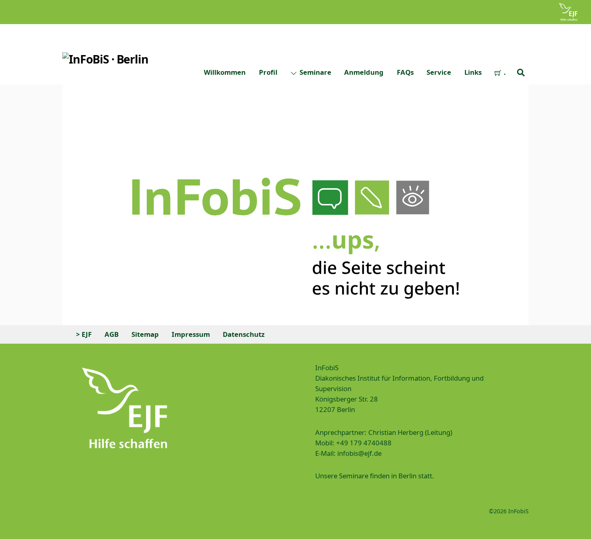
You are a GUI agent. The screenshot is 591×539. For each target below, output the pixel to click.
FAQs (405, 72)
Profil (268, 72)
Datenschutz (244, 334)
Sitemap (145, 334)
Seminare (314, 72)
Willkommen (225, 72)
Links (473, 72)
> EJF (84, 334)
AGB (112, 334)
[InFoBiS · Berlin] (105, 59)
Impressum (191, 334)
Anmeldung (364, 72)
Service (439, 72)
